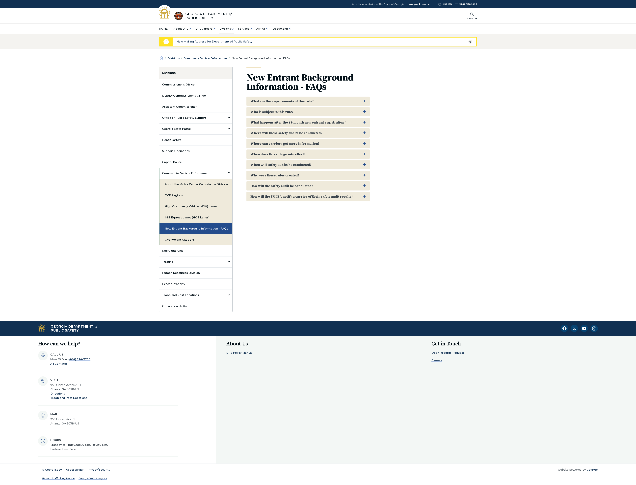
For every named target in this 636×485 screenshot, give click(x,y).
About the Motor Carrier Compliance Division (196, 184)
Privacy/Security (99, 469)
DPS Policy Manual (239, 352)
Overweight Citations (180, 239)
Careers (436, 360)
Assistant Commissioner (179, 106)
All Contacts (59, 363)
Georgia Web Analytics (93, 478)
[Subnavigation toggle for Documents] (292, 29)
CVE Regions (174, 195)
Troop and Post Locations (180, 295)
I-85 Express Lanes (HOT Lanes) (187, 217)
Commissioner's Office (178, 84)
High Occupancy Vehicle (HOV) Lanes (191, 206)
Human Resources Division (181, 272)
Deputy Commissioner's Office (184, 95)
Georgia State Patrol (176, 128)
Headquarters (172, 140)
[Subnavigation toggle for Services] (252, 29)
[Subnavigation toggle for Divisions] (234, 29)
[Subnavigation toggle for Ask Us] (269, 29)
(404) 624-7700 (79, 359)
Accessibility (75, 469)
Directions (57, 393)
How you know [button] (416, 4)
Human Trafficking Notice (58, 478)
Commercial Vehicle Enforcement (206, 58)
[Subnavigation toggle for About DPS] (191, 29)
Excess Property (173, 284)
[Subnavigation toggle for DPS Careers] (215, 29)
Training (167, 261)
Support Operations (176, 151)
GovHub (592, 469)
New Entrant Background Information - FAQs (196, 228)
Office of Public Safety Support (184, 117)
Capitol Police (172, 162)
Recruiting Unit (172, 250)
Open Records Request (447, 352)
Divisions (173, 58)
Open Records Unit (175, 306)
